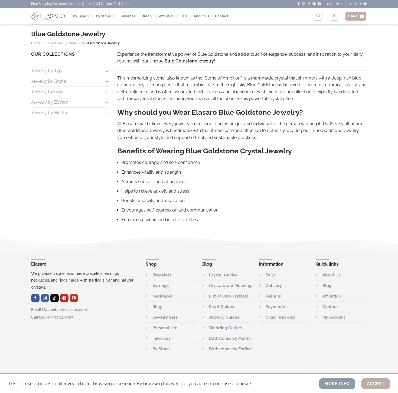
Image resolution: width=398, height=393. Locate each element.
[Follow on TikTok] (309, 4)
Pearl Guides (221, 306)
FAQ (184, 16)
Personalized (165, 327)
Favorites (127, 16)
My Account (333, 317)
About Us (201, 16)
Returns (273, 296)
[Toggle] (107, 70)
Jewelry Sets (164, 317)
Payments (275, 306)
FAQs (270, 275)
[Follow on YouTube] (319, 4)
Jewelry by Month (49, 112)
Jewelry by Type (47, 70)
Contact (221, 16)
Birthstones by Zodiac (230, 348)
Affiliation (167, 16)
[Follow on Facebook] (298, 4)
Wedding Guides (225, 327)
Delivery (274, 285)
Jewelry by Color (48, 91)
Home (35, 43)
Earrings (160, 285)
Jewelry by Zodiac (49, 102)
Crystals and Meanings (231, 285)
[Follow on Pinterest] (314, 4)
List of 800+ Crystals (228, 296)
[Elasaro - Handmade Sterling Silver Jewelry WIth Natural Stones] (48, 16)
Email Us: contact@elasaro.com (59, 309)
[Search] (318, 16)
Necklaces (162, 296)
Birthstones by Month (230, 338)
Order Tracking (280, 317)
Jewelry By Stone (48, 81)
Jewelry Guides (224, 317)
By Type (79, 16)
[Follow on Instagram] (303, 4)
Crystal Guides (223, 275)
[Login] (334, 16)
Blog (145, 16)
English (333, 4)
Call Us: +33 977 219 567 (52, 317)
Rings (157, 306)
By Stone (103, 16)
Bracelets (161, 275)
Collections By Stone (61, 43)
